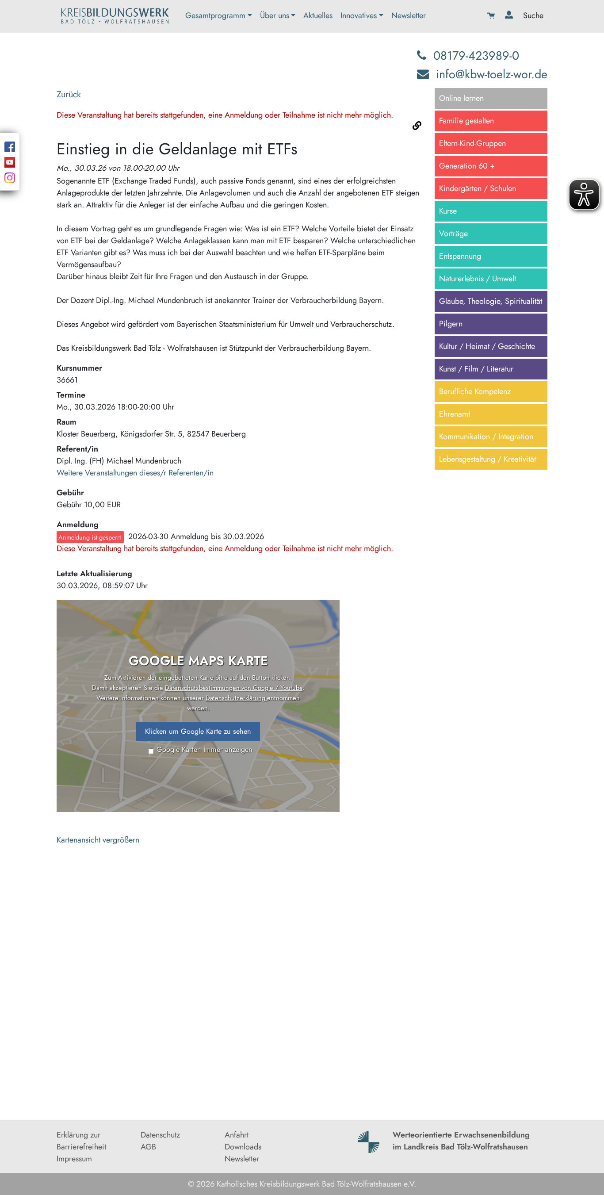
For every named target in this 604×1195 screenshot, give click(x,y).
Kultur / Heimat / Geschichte (487, 346)
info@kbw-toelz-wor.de (491, 74)
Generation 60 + (467, 166)
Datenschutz (160, 1135)
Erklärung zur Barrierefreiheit (81, 1141)
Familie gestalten (466, 120)
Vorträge (453, 233)
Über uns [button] (274, 15)
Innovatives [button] (358, 15)
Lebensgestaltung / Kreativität (487, 459)
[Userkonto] (510, 17)
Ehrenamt (454, 414)
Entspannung (460, 256)
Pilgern (451, 323)
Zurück (69, 94)
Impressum (74, 1158)
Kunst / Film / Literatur (476, 369)
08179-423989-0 (476, 55)
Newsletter (408, 15)
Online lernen (461, 98)
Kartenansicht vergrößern (98, 840)
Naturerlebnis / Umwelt (477, 278)
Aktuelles (318, 15)
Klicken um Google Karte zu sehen (198, 731)
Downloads (243, 1147)
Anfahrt (236, 1135)
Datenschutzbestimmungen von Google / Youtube (233, 687)
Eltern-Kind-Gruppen (472, 143)
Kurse (448, 211)
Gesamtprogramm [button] (215, 15)
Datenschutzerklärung (236, 697)
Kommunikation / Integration (486, 436)
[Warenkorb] (492, 17)
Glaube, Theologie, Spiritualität (490, 301)
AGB (148, 1147)
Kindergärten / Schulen (477, 188)
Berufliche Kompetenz (475, 391)
